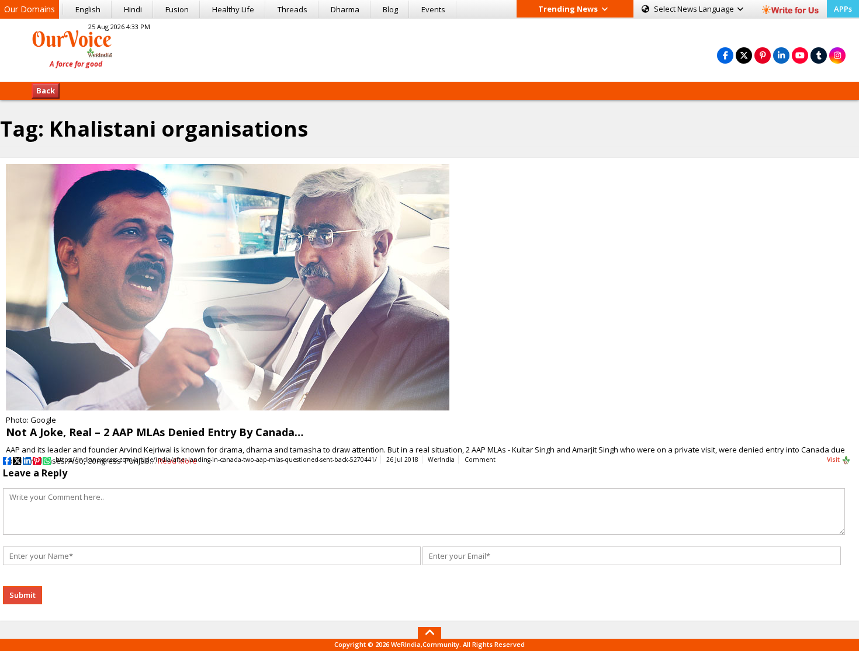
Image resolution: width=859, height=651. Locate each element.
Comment (480, 459)
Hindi (133, 9)
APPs (843, 9)
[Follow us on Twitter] (744, 55)
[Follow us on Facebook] (725, 55)
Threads (292, 9)
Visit (834, 459)
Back (45, 90)
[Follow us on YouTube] (800, 55)
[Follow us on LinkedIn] (781, 55)
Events (433, 9)
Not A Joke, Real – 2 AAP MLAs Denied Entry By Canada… (154, 432)
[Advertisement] (429, 48)
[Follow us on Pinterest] (762, 55)
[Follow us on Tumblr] (818, 55)
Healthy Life (233, 9)
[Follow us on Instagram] (837, 55)
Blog (390, 9)
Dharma (345, 9)
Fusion (177, 9)
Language (695, 9)
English (88, 9)
